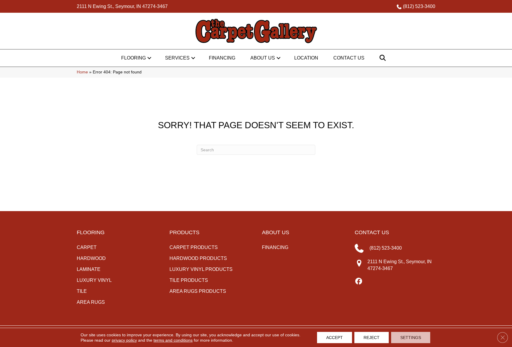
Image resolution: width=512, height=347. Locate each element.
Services (177, 57)
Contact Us (348, 57)
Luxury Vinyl (94, 280)
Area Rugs (91, 302)
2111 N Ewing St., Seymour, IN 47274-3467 (122, 6)
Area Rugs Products (197, 291)
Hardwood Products (198, 258)
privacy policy (124, 340)
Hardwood (91, 258)
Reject (372, 337)
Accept (334, 337)
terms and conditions (173, 340)
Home (82, 72)
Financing (222, 57)
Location (306, 57)
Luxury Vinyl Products (201, 269)
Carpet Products (193, 247)
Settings (410, 337)
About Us (262, 57)
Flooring (133, 57)
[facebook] (359, 281)
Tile (82, 291)
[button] (149, 58)
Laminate (88, 269)
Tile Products (188, 280)
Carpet (87, 247)
